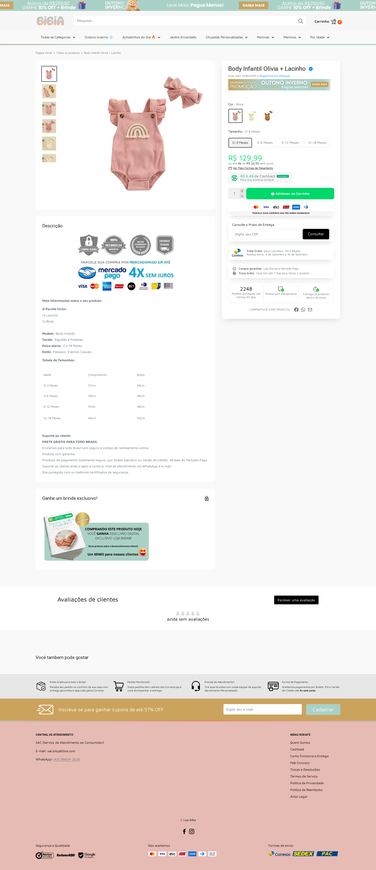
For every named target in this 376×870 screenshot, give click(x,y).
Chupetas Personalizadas (224, 37)
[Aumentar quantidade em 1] (242, 191)
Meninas (263, 37)
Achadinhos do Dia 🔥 (139, 37)
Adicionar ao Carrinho (292, 193)
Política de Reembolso (306, 790)
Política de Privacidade (307, 783)
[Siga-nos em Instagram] (191, 831)
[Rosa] (235, 116)
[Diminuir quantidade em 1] (242, 196)
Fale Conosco (300, 763)
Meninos (290, 37)
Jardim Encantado (183, 37)
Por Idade (317, 37)
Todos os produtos (68, 52)
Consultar (316, 234)
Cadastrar (323, 709)
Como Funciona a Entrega (309, 756)
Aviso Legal (298, 796)
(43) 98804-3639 (67, 759)
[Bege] (251, 116)
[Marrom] (268, 116)
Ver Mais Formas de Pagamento (253, 168)
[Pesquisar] (300, 20)
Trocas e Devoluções (305, 769)
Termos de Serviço (304, 776)
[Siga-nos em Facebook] (184, 831)
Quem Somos (300, 742)
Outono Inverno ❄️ (99, 37)
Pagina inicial (44, 52)
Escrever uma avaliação (296, 600)
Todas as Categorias (55, 37)
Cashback (297, 749)
